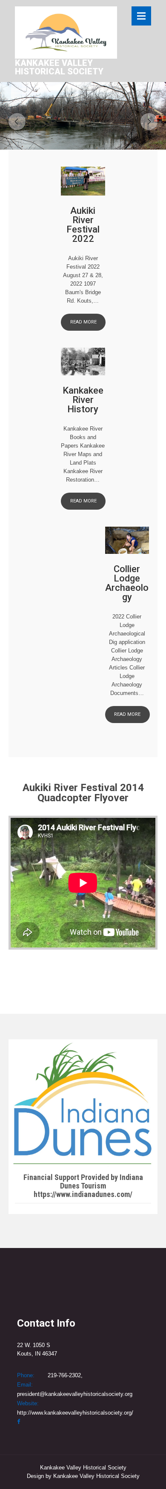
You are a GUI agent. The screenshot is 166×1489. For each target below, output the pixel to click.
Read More (83, 322)
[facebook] (18, 1421)
